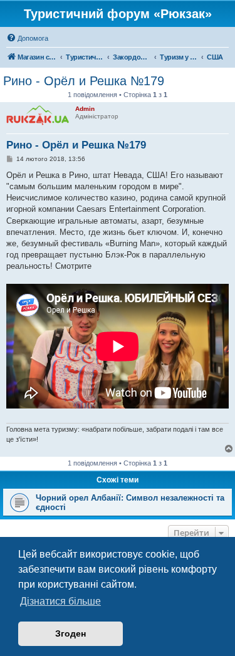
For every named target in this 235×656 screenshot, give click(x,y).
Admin (85, 108)
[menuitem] (27, 38)
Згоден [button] (70, 633)
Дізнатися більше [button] (60, 601)
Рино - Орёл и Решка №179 (83, 81)
